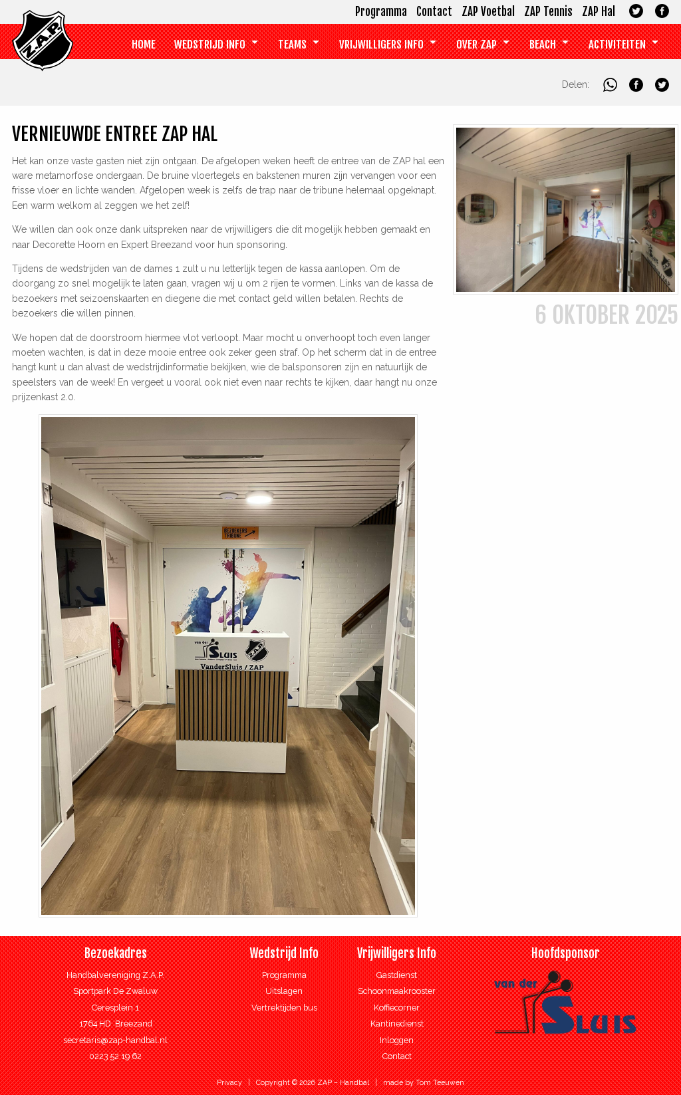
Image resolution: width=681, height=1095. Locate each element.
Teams (292, 44)
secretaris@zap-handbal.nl (115, 1040)
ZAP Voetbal (488, 12)
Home (144, 44)
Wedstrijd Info (209, 44)
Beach (542, 44)
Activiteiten (617, 44)
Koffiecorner (397, 1008)
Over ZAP (476, 44)
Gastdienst (396, 975)
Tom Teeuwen (440, 1082)
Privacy (229, 1082)
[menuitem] (143, 45)
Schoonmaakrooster (397, 991)
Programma (381, 12)
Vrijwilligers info (381, 44)
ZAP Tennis (548, 12)
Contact (434, 12)
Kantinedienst (397, 1024)
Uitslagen (284, 991)
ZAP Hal (598, 12)
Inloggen (397, 1040)
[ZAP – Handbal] (42, 54)
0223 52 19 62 (115, 1056)
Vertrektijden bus (284, 1008)
